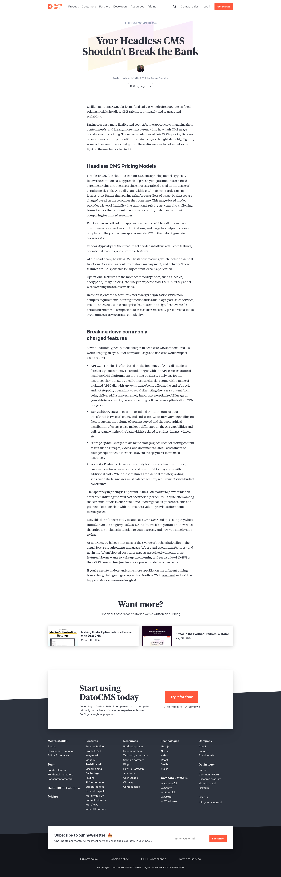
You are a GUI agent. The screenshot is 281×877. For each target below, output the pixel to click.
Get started (223, 6)
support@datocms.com (109, 867)
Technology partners (135, 755)
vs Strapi (166, 796)
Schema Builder (95, 746)
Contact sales (190, 6)
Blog (126, 764)
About (202, 746)
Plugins (90, 777)
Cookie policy (119, 859)
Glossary (128, 782)
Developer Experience (61, 751)
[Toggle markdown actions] (150, 86)
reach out (168, 575)
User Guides (130, 777)
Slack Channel (207, 783)
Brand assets (206, 755)
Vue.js (164, 768)
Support (203, 770)
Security (204, 751)
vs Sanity (166, 787)
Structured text (95, 786)
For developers (57, 770)
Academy (129, 773)
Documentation (132, 751)
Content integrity (96, 800)
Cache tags (92, 773)
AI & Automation (95, 782)
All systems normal (210, 802)
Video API (91, 759)
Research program (210, 778)
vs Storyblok (168, 792)
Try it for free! (181, 697)
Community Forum (210, 774)
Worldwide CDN (95, 795)
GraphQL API (93, 751)
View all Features (96, 809)
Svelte (164, 764)
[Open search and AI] (175, 6)
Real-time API (94, 764)
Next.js (165, 746)
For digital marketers (60, 774)
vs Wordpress (169, 801)
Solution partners (133, 759)
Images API (92, 755)
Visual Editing (94, 768)
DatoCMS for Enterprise (64, 788)
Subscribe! (218, 838)
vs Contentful (169, 783)
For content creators (60, 778)
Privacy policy (89, 859)
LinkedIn (204, 787)
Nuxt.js (165, 751)
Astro (164, 755)
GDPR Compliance (153, 859)
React (164, 759)
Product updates (133, 746)
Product (52, 746)
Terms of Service (190, 859)
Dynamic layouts (95, 791)
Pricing (53, 796)
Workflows (92, 804)
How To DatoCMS (133, 768)
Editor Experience (58, 755)
